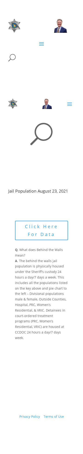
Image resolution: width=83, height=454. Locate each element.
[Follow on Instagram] (46, 430)
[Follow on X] (37, 430)
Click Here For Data (41, 230)
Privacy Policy (29, 416)
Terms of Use (54, 416)
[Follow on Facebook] (27, 430)
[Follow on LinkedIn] (55, 430)
